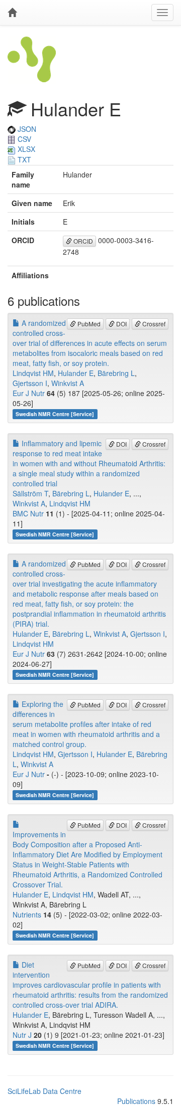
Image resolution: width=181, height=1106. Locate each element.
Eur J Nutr (29, 393)
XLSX (25, 149)
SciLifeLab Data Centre (44, 1091)
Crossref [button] (153, 323)
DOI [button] (121, 323)
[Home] (12, 12)
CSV (23, 139)
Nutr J (22, 1035)
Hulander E (76, 373)
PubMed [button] (88, 323)
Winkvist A (67, 383)
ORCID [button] (82, 241)
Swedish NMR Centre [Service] (55, 414)
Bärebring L (116, 373)
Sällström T (30, 493)
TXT (23, 159)
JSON (26, 129)
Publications (136, 1101)
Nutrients (27, 914)
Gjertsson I (30, 383)
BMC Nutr (28, 513)
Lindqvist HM (33, 373)
